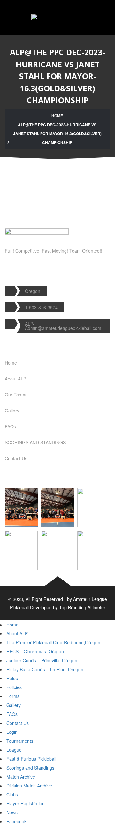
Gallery (12, 410)
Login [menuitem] (12, 732)
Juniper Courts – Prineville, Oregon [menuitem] (41, 660)
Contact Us (16, 458)
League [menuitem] (14, 750)
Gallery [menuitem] (13, 705)
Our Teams (16, 394)
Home (57, 116)
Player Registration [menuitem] (25, 803)
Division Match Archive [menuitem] (29, 785)
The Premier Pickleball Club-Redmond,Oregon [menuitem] (53, 642)
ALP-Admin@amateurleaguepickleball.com (63, 325)
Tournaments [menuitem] (19, 741)
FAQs (10, 426)
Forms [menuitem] (12, 696)
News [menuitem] (12, 812)
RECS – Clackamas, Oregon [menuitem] (35, 651)
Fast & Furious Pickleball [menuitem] (31, 759)
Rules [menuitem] (12, 678)
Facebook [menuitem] (16, 821)
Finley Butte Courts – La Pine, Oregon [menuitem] (44, 669)
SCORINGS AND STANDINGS (35, 442)
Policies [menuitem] (14, 687)
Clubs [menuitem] (12, 794)
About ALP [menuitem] (17, 633)
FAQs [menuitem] (12, 714)
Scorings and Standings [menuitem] (30, 767)
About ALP (15, 378)
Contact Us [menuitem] (17, 723)
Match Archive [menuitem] (20, 776)
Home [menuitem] (12, 624)
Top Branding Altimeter (82, 607)
